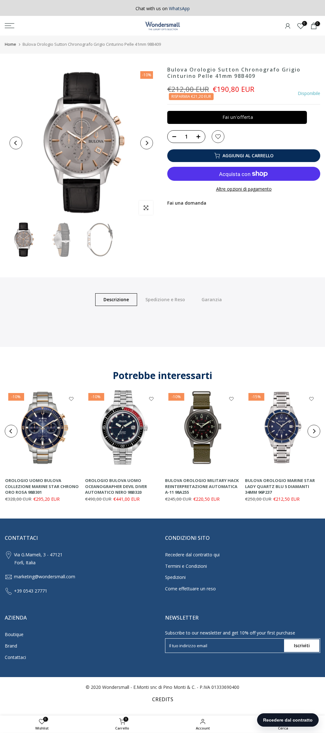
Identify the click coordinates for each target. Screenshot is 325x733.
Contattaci (15, 657)
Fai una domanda (186, 203)
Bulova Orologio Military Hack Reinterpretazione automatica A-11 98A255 (202, 486)
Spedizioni (175, 577)
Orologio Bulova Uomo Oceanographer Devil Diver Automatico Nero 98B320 (116, 486)
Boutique (14, 634)
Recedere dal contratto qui (192, 555)
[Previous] (16, 143)
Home (10, 44)
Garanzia (212, 299)
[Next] (146, 143)
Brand (11, 646)
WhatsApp (179, 8)
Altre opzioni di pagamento (244, 189)
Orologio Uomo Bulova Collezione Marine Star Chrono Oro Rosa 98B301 (41, 486)
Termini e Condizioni (186, 566)
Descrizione (116, 299)
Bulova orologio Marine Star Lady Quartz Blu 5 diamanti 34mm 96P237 (280, 486)
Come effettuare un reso (190, 589)
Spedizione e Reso (165, 299)
